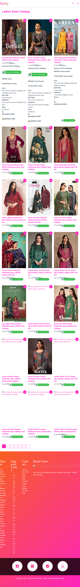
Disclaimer (14, 533)
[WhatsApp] (63, 566)
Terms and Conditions (14, 495)
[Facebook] (17, 566)
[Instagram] (32, 566)
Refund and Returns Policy (14, 516)
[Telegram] (47, 566)
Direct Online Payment (14, 546)
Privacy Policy (14, 480)
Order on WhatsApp (13, 72)
